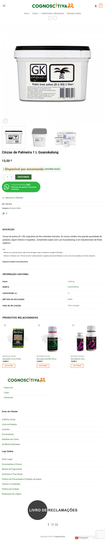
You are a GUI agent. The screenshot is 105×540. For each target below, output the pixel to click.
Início (26, 13)
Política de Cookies (10, 489)
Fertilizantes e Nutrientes (52, 13)
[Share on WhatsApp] (3, 213)
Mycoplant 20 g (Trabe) (12, 359)
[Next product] (50, 18)
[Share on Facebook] (7, 213)
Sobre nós (8, 387)
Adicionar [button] (9, 366)
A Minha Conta (8, 419)
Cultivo (35, 13)
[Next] (98, 73)
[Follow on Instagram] (52, 524)
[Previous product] (55, 18)
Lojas (6, 392)
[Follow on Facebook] (48, 524)
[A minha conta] (95, 6)
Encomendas (8, 434)
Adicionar (23, 177)
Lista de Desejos (9, 424)
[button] (4, 6)
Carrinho (6, 429)
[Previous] (7, 73)
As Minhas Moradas (11, 444)
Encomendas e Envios (12, 464)
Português (83, 538)
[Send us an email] (56, 524)
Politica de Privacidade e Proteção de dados (21, 479)
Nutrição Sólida (74, 13)
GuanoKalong (73, 287)
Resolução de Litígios (11, 494)
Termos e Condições (11, 484)
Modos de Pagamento (12, 469)
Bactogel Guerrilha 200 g (46, 359)
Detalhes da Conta (10, 439)
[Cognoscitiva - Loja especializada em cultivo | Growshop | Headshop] (52, 5)
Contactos (8, 397)
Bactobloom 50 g (77, 359)
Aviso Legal (7, 459)
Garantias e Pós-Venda (12, 474)
